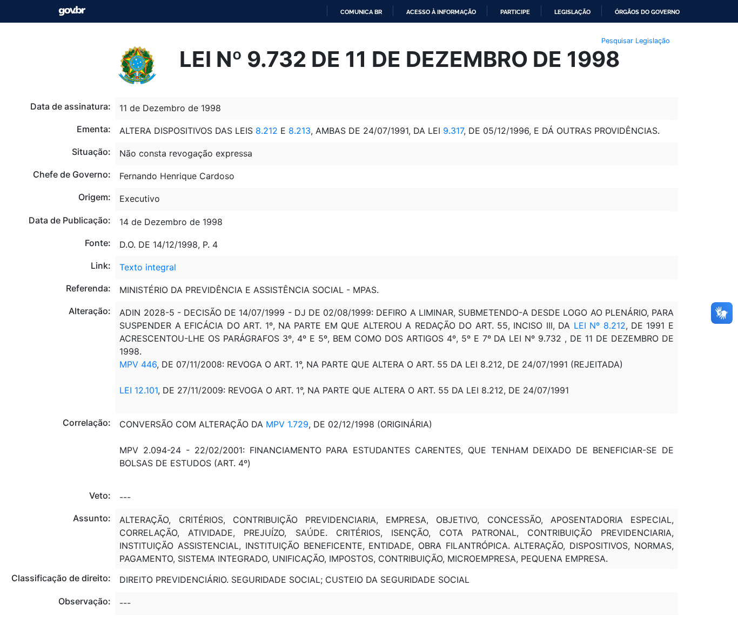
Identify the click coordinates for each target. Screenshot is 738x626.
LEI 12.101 (138, 390)
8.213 (300, 130)
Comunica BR (361, 12)
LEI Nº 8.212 (597, 325)
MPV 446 (138, 364)
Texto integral (147, 267)
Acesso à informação (441, 12)
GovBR (71, 11)
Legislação (572, 12)
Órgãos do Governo (647, 12)
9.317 (453, 130)
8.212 (267, 130)
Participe (515, 12)
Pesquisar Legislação (635, 41)
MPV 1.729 (287, 424)
